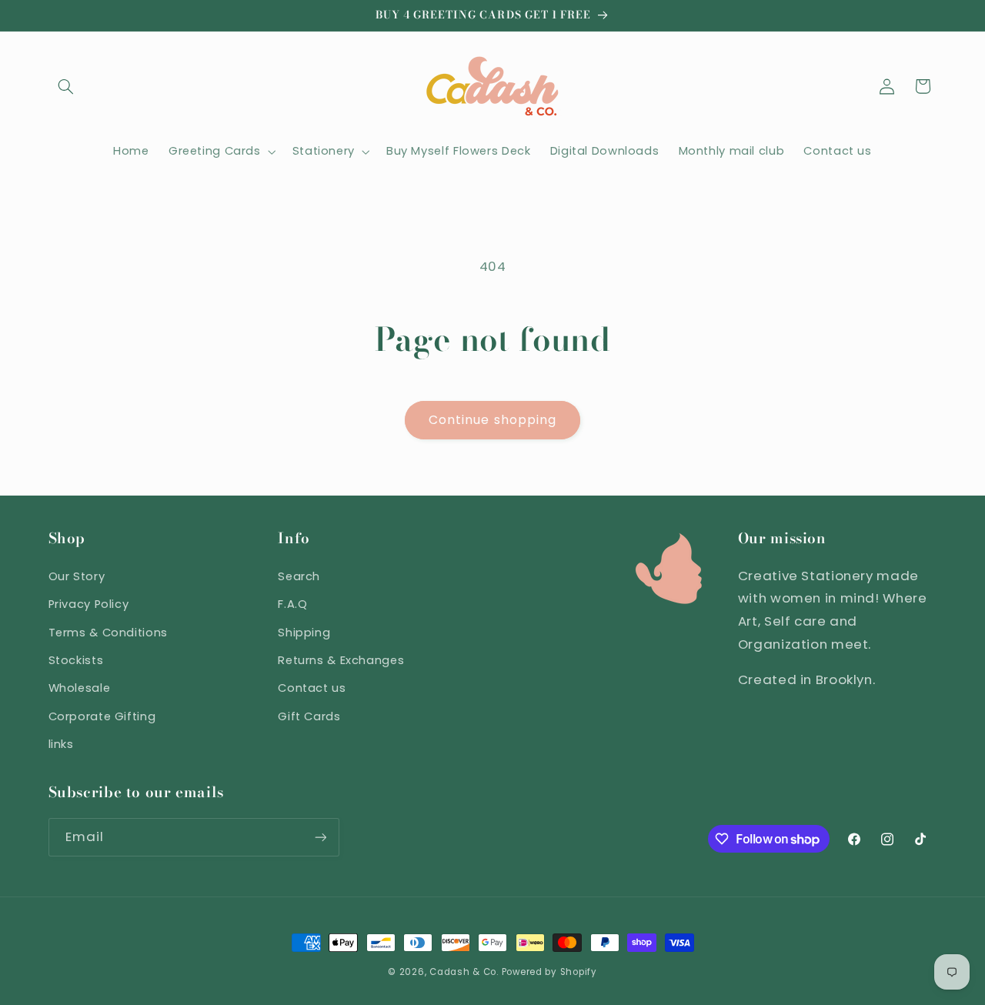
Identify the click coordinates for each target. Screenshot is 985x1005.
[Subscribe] (320, 837)
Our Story (76, 576)
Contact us (312, 688)
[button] (66, 86)
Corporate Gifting (102, 716)
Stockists (76, 660)
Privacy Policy (88, 604)
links (61, 744)
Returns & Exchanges (341, 660)
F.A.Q (292, 604)
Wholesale (79, 688)
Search (299, 576)
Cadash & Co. (464, 972)
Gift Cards (309, 716)
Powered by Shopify (549, 972)
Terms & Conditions (108, 632)
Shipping (304, 632)
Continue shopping (492, 420)
